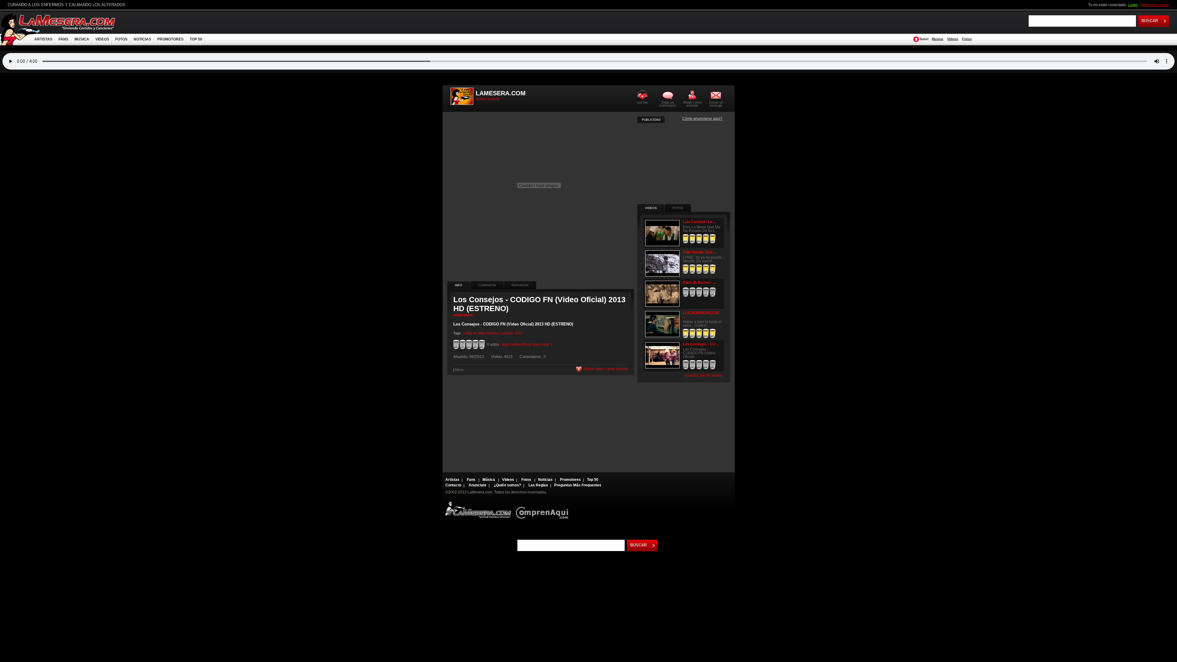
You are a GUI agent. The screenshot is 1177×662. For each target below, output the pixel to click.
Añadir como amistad (692, 104)
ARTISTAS (43, 39)
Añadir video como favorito (606, 369)
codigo (467, 333)
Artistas (452, 479)
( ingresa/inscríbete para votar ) (526, 344)
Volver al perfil (487, 99)
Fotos (967, 39)
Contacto (453, 485)
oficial (490, 333)
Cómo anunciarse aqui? (702, 118)
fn (474, 333)
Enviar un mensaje (716, 104)
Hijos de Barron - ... (699, 282)
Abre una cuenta (1155, 5)
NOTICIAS (142, 39)
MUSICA (81, 39)
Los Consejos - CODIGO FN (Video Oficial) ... (699, 353)
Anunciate (477, 485)
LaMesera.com (67, 22)
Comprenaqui (543, 508)
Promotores (570, 479)
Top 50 (592, 479)
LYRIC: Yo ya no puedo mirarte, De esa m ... (702, 259)
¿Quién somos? (507, 485)
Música (489, 479)
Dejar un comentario (667, 104)
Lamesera (478, 508)
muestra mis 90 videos (703, 375)
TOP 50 (196, 39)
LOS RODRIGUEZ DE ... (701, 315)
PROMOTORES (170, 39)
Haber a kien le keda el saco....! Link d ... (702, 324)
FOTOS (121, 39)
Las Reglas (538, 485)
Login (1133, 5)
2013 (518, 333)
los (497, 333)
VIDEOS (102, 39)
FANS (63, 39)
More (459, 370)
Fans (471, 479)
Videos (952, 39)
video (481, 333)
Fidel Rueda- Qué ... (699, 252)
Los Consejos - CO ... (701, 344)
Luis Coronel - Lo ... (699, 222)
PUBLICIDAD (651, 119)
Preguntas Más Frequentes (577, 485)
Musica (937, 39)
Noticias (545, 479)
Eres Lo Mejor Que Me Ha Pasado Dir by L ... (701, 229)
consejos (507, 333)
